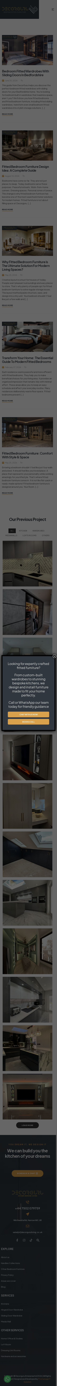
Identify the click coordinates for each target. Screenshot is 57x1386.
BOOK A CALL (28, 722)
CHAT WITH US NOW (28, 714)
